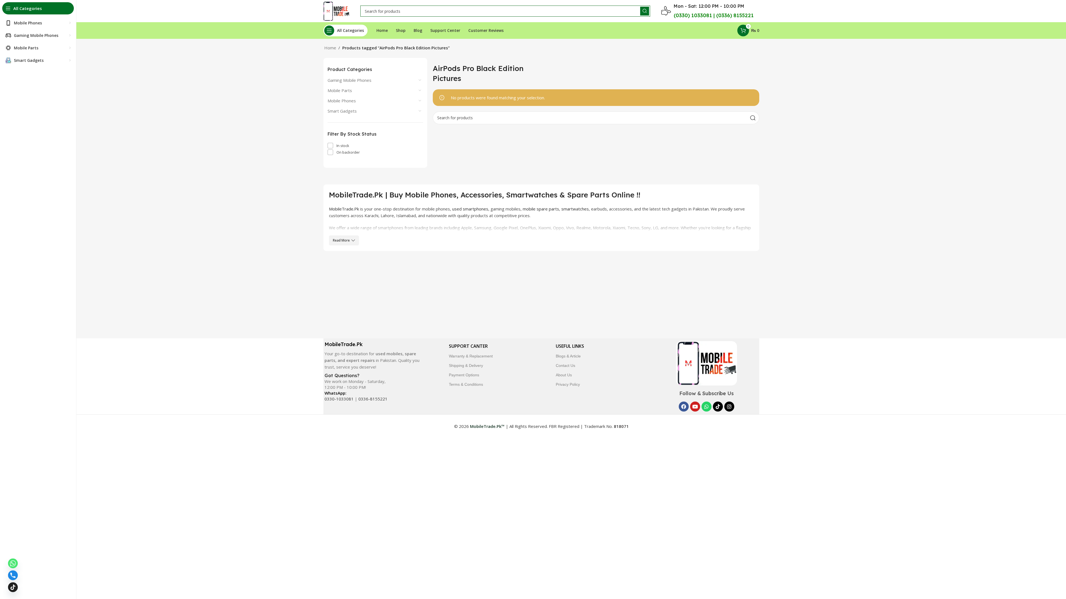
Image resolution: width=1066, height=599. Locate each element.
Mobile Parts (340, 90)
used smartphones (470, 209)
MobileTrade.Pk (344, 209)
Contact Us (565, 365)
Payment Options (464, 375)
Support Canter (468, 346)
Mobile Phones (342, 100)
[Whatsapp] (706, 407)
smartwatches (575, 209)
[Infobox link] (371, 355)
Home (330, 47)
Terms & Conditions (466, 384)
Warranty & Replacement (471, 356)
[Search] (644, 11)
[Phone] (13, 575)
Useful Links (570, 346)
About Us (564, 375)
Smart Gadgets (342, 111)
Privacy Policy (568, 384)
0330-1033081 (339, 399)
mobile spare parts (541, 209)
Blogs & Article (568, 356)
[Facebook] (684, 407)
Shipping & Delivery (466, 365)
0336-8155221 (373, 399)
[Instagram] (729, 407)
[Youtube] (695, 407)
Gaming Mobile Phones (349, 80)
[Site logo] (336, 10)
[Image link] (706, 363)
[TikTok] (13, 587)
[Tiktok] (718, 407)
